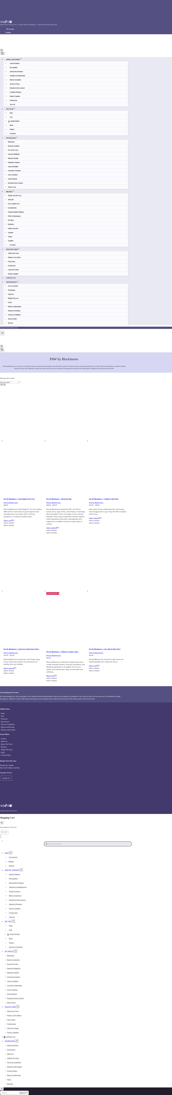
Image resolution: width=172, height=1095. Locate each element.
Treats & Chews (15, 84)
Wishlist (8, 32)
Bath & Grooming (15, 79)
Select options (51, 528)
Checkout (4, 719)
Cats (11, 117)
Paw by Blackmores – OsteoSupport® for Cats (19, 499)
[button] (9, 523)
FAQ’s (10, 302)
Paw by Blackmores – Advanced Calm (58, 499)
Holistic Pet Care (13, 298)
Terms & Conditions (14, 314)
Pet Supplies (13, 67)
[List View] (4, 385)
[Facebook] (1, 22)
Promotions (11, 290)
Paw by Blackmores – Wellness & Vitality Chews (62, 652)
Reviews (10, 323)
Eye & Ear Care (13, 150)
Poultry (12, 129)
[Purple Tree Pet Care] (16, 48)
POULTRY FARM (10, 1007)
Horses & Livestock (15, 947)
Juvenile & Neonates (14, 170)
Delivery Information (14, 306)
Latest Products (15, 63)
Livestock (13, 133)
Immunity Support (14, 162)
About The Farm (6, 744)
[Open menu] (2, 333)
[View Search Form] (1, 50)
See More (13, 245)
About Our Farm (13, 253)
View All (12, 104)
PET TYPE (8, 921)
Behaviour (11, 142)
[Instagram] (3, 22)
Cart (2, 716)
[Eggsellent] (13, 22)
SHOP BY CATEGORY (12, 870)
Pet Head (11, 220)
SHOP (7, 853)
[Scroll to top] (2, 832)
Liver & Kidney (13, 174)
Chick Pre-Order (13, 269)
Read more (50, 676)
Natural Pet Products (16, 71)
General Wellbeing (14, 154)
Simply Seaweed (13, 228)
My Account (10, 29)
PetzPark (11, 224)
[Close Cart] (2, 822)
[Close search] (2, 1088)
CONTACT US (11, 278)
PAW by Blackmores (14, 216)
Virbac (10, 236)
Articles (3, 739)
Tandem (10, 232)
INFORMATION (10, 1041)
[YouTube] (8, 22)
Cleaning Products (15, 92)
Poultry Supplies (15, 96)
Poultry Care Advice (14, 257)
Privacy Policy (12, 319)
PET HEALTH (9, 951)
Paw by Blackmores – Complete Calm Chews (104, 499)
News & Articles (13, 286)
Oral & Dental (12, 179)
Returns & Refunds (14, 310)
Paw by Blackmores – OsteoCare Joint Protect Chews (21, 649)
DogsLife (11, 199)
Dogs (11, 113)
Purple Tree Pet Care (14, 195)
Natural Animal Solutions (16, 212)
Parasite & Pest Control (17, 88)
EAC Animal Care (14, 203)
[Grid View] (1, 385)
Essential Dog (12, 207)
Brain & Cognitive (14, 146)
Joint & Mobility (13, 166)
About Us (11, 294)
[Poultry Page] (10, 22)
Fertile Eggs (13, 100)
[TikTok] (5, 22)
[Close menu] (0, 836)
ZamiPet (10, 240)
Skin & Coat (12, 187)
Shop (2, 713)
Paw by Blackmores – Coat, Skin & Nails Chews (104, 649)
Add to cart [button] (8, 520)
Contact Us (6, 778)
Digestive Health (13, 158)
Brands (11, 866)
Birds (11, 125)
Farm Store (11, 261)
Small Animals (14, 121)
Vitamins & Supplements (17, 75)
